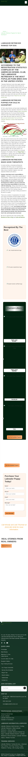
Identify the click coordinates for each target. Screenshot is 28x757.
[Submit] (24, 688)
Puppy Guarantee (22, 111)
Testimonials (5, 677)
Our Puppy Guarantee (7, 667)
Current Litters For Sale (7, 658)
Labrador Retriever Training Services (10, 744)
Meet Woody (4, 652)
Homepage (4, 649)
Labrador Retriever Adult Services (10, 726)
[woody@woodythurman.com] (1, 704)
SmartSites (12, 755)
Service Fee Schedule (7, 670)
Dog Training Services (6, 663)
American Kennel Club (7, 714)
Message (7, 502)
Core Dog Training (13, 746)
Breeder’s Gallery (5, 661)
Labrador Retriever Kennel (12, 733)
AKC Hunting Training (17, 748)
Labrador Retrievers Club (7, 717)
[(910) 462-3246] (1, 701)
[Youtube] (7, 643)
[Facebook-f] (1, 643)
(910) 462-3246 (10, 527)
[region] (14, 582)
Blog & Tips (4, 672)
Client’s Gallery (5, 675)
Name (6, 486)
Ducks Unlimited (5, 716)
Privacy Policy (20, 754)
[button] (26, 2)
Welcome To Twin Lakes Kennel (5, 655)
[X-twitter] (4, 643)
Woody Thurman (10, 737)
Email (6, 497)
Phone (7, 491)
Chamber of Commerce (7, 719)
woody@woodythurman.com (10, 704)
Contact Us (4, 680)
